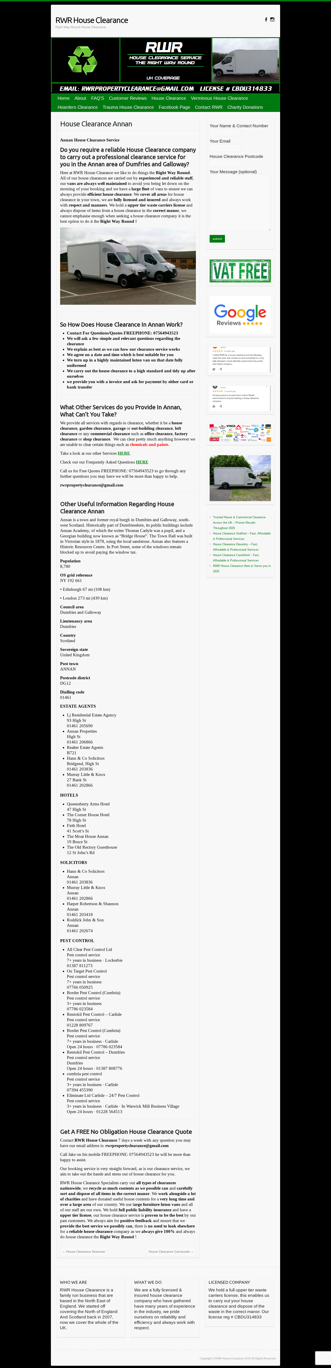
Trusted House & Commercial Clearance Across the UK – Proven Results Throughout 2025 (239, 523)
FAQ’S (97, 98)
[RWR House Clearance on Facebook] (266, 19)
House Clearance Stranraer (83, 1251)
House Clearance (169, 98)
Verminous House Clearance (219, 98)
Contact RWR (208, 107)
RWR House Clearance (91, 20)
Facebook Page (174, 107)
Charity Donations (245, 107)
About (80, 98)
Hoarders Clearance (78, 107)
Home (64, 98)
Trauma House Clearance (128, 107)
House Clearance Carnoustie (171, 1251)
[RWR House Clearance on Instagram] (272, 19)
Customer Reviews (128, 98)
